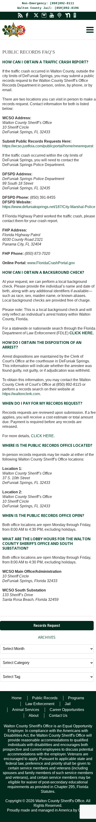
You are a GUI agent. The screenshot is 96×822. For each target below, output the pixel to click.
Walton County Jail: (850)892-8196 (48, 8)
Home (17, 698)
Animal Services (25, 710)
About (33, 715)
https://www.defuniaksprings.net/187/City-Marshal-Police (48, 207)
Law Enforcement (39, 704)
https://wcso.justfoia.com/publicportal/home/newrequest (47, 146)
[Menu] (90, 30)
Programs (76, 698)
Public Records (45, 698)
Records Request (47, 626)
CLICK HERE (81, 333)
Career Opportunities (67, 710)
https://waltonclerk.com (21, 394)
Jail (68, 704)
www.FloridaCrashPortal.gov (51, 263)
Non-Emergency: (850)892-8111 (48, 3)
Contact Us (58, 715)
